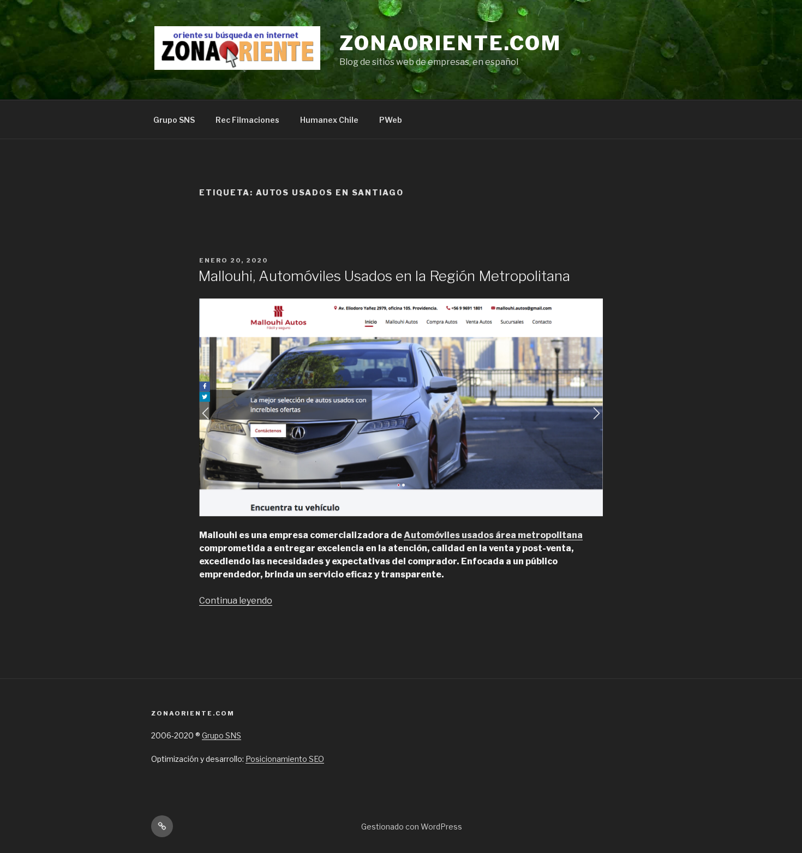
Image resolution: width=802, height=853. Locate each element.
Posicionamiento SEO (285, 758)
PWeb (390, 119)
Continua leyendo (235, 600)
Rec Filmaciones (247, 119)
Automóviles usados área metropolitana (493, 535)
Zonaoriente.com (450, 43)
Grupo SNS (174, 119)
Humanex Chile (329, 119)
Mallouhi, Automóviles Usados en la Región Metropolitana (384, 275)
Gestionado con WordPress (411, 826)
